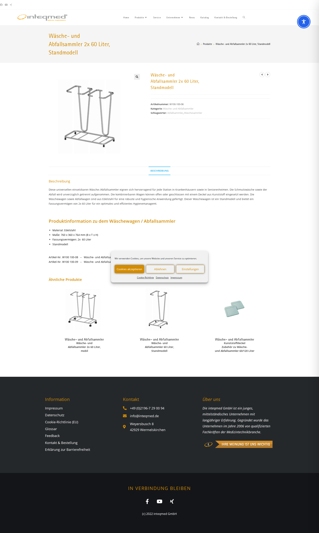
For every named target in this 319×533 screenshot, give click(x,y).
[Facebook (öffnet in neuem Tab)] (2, 5)
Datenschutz (162, 277)
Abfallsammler (175, 113)
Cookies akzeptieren (129, 269)
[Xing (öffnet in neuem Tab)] (11, 5)
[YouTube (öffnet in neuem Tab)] (6, 5)
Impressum (176, 277)
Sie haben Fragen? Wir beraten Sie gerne (252, 5)
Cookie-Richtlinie (145, 277)
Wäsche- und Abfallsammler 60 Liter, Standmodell (159, 347)
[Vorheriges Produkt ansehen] (262, 74)
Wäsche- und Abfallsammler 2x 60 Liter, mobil (84, 347)
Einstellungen (190, 269)
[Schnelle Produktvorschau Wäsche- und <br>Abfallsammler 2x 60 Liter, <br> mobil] (119, 291)
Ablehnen (160, 269)
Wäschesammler (193, 113)
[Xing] (171, 501)
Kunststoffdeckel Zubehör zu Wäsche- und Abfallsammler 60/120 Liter (234, 347)
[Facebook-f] (147, 501)
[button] (137, 77)
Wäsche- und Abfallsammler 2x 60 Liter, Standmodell (243, 43)
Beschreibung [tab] (159, 170)
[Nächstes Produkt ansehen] (267, 74)
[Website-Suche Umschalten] (244, 17)
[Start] (198, 43)
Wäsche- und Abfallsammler (178, 108)
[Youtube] (159, 501)
